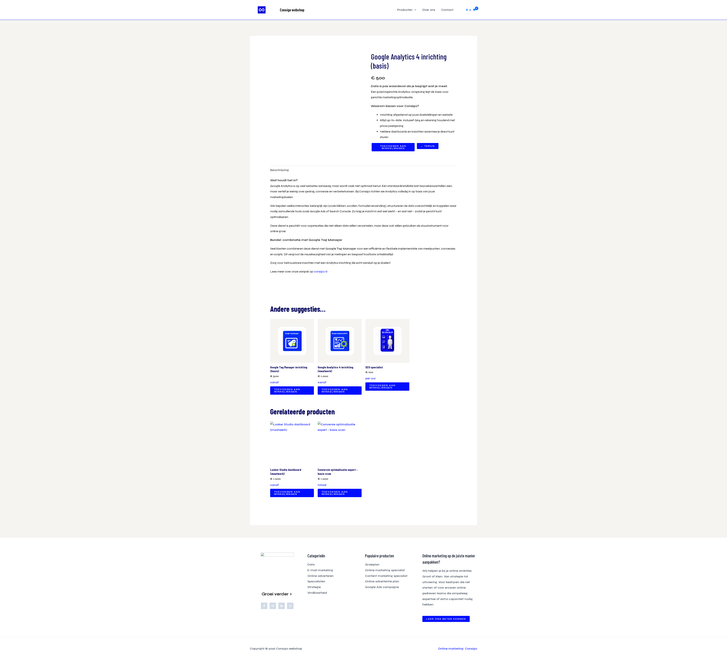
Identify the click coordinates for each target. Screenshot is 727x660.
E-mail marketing (320, 570)
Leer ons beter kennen (446, 619)
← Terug (428, 146)
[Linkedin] (281, 606)
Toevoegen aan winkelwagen (393, 147)
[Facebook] (264, 606)
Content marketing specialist (386, 576)
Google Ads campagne (382, 587)
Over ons (428, 10)
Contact (447, 10)
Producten (405, 10)
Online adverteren (320, 576)
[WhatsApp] (290, 606)
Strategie (314, 587)
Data (311, 564)
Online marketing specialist (385, 570)
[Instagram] (273, 606)
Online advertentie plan (382, 581)
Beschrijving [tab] (279, 170)
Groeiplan (372, 564)
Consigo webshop (292, 10)
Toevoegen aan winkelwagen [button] (287, 390)
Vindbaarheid (317, 592)
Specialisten (316, 581)
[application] (414, 9)
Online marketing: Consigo (457, 648)
